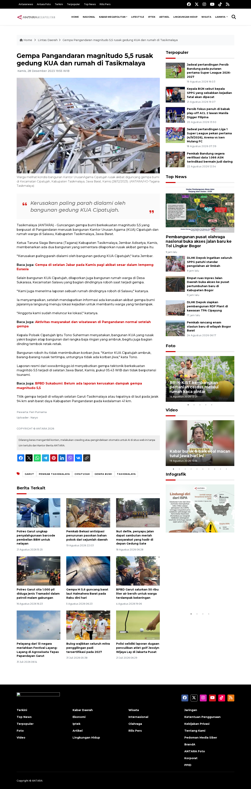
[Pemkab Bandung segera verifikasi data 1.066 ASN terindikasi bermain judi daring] (175, 159)
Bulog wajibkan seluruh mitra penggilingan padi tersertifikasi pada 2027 (88, 648)
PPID (187, 765)
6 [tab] (203, 469)
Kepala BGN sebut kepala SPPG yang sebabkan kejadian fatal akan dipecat (209, 93)
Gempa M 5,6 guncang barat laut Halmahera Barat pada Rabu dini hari (87, 594)
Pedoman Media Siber (200, 737)
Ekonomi (79, 717)
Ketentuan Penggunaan (202, 717)
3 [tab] (200, 405)
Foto (171, 345)
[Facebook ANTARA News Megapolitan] (189, 4)
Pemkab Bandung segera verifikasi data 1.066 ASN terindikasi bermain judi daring (210, 158)
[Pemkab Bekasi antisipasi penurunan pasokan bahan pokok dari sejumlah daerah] (88, 512)
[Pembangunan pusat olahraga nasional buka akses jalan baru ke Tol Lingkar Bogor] (200, 209)
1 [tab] (188, 405)
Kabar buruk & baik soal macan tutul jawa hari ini (200, 453)
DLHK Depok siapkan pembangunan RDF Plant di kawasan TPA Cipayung (207, 306)
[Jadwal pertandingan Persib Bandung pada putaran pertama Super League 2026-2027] (175, 70)
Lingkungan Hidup (185, 17)
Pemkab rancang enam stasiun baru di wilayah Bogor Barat (209, 326)
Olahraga (135, 724)
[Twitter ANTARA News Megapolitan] (197, 4)
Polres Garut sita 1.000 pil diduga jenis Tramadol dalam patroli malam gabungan (38, 594)
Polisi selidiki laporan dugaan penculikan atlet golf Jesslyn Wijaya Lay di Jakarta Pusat (137, 648)
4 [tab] (206, 405)
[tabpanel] (200, 379)
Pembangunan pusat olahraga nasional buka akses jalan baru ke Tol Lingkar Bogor (199, 241)
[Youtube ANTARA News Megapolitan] (212, 4)
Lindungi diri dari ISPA (192, 600)
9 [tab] (221, 469)
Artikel (164, 17)
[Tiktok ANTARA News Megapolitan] (220, 4)
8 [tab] (215, 469)
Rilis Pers (105, 4)
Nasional (89, 17)
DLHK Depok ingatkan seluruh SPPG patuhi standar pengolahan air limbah (209, 262)
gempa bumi (103, 474)
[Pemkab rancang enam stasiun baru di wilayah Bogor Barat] (175, 328)
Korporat (190, 758)
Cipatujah (82, 474)
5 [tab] (212, 405)
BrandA (189, 744)
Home (75, 17)
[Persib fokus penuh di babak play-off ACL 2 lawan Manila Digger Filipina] (175, 114)
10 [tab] (226, 469)
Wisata (206, 17)
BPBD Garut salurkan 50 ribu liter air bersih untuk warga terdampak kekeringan (137, 594)
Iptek (151, 17)
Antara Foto (44, 4)
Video (172, 410)
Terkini (59, 4)
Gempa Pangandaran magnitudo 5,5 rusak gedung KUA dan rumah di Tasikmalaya (120, 40)
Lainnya (220, 17)
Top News (90, 4)
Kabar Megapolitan (112, 17)
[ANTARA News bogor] (36, 17)
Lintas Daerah (48, 40)
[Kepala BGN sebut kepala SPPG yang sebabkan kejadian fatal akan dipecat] (175, 94)
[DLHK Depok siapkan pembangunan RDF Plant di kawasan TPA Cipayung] (175, 308)
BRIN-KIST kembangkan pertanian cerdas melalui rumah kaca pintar (194, 387)
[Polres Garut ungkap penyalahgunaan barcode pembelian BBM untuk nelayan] (38, 512)
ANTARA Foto (194, 751)
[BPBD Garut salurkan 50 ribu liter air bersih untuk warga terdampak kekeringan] (138, 571)
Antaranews (26, 4)
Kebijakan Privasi (196, 724)
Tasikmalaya (126, 474)
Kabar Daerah (83, 710)
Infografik (176, 474)
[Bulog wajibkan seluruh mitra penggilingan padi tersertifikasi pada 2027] (88, 625)
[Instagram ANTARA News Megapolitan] (204, 4)
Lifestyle (137, 17)
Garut (29, 474)
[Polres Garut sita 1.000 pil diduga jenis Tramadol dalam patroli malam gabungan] (38, 571)
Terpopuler (73, 4)
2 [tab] (194, 405)
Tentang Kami (194, 730)
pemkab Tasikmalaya (54, 474)
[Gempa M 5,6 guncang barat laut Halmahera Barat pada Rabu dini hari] (88, 571)
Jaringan (190, 710)
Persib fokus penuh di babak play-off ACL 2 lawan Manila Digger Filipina (208, 113)
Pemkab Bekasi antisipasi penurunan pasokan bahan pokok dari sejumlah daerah (87, 535)
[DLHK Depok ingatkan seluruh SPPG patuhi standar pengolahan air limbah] (175, 263)
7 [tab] (209, 469)
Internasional (138, 717)
